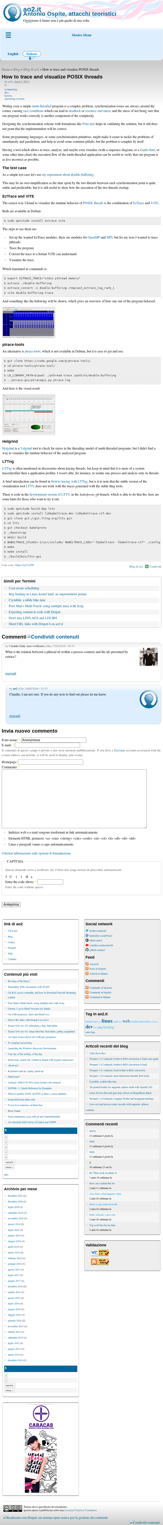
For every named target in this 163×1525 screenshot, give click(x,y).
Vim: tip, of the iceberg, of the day (25, 1054)
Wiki (10, 953)
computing (10, 89)
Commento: (11, 767)
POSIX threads (93, 203)
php (100, 1027)
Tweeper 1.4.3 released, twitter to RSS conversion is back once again (123, 1058)
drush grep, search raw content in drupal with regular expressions (40, 1059)
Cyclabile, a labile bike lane (27, 600)
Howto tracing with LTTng (69, 481)
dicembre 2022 (15, 1195)
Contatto (12, 959)
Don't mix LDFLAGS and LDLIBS (33, 618)
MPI (109, 237)
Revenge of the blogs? (19, 981)
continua (90, 1110)
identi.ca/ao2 (96, 940)
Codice (11, 942)
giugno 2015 (14, 1348)
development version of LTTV (50, 494)
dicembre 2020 (15, 1201)
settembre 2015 (15, 1337)
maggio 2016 (14, 1314)
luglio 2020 (13, 1207)
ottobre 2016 (14, 1292)
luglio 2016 (13, 1303)
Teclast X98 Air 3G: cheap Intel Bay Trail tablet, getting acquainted (41, 1031)
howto (8, 95)
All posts (94, 964)
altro (6, 1174)
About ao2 (13, 1065)
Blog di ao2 (31, 69)
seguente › (10, 1162)
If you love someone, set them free (25, 1105)
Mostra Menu (81, 34)
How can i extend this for (102, 1183)
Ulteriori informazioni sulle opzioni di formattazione (36, 853)
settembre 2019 (15, 1212)
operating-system (14, 98)
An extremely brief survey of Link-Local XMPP (32, 1122)
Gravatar (119, 750)
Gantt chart (147, 149)
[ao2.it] (12, 12)
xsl (120, 1021)
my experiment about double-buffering (67, 174)
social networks (140, 1021)
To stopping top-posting (20, 1042)
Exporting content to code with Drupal (34, 612)
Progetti (12, 947)
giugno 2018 (14, 1235)
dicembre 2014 (15, 1360)
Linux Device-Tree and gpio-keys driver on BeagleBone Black (120, 1092)
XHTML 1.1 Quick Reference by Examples (30, 1088)
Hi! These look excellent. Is (103, 1172)
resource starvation (97, 110)
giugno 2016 (14, 1309)
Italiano (31, 53)
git (99, 1021)
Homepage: (10, 762)
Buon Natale (14, 1110)
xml (115, 1021)
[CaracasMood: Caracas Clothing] (41, 1491)
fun (95, 1027)
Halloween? (14, 1076)
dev (6, 92)
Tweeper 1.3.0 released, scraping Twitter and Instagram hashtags (121, 1098)
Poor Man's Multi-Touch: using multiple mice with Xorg (46, 606)
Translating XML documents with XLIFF (29, 986)
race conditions (33, 110)
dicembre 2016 (15, 1286)
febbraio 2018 (15, 1258)
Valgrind (26, 448)
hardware (92, 1021)
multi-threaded (41, 106)
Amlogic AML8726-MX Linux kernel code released (34, 1082)
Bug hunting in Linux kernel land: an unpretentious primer (48, 594)
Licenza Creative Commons (81, 1510)
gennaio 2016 (14, 1320)
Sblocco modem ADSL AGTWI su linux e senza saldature (37, 1093)
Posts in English (98, 968)
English (13, 53)
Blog (16, 69)
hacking (108, 1026)
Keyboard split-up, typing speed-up (26, 1071)
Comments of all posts (101, 987)
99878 (92, 1131)
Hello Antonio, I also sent (102, 1214)
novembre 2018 (16, 1218)
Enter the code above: (21, 881)
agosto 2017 (14, 1269)
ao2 (10, 81)
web (126, 1021)
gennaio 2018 (14, 1263)
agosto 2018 (14, 1224)
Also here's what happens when (105, 1193)
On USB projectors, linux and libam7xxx (28, 1014)
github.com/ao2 (97, 950)
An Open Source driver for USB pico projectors (32, 1037)
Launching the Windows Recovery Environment (32, 1048)
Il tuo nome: (11, 740)
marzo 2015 (14, 1354)
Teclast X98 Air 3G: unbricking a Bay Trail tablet (32, 1025)
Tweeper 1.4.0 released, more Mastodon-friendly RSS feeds (119, 1075)
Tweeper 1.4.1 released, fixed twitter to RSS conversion (117, 1070)
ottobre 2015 (14, 1331)
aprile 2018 (13, 1246)
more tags (90, 1032)
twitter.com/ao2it (98, 930)
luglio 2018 (13, 1229)
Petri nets (89, 123)
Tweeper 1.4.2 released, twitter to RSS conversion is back (118, 1064)
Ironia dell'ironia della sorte (21, 1099)
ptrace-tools (32, 351)
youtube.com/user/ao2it (101, 945)
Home (6, 69)
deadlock (75, 110)
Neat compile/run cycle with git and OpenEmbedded (34, 1116)
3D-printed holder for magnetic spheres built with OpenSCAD (120, 1087)
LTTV (30, 486)
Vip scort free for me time (102, 1225)
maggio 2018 (14, 1241)
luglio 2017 (13, 1275)
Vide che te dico (97, 1053)
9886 (91, 1141)
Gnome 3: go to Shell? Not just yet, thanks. (29, 1008)
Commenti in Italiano (100, 997)
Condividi (155, 566)
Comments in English (100, 992)
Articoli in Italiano (99, 973)
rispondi (10, 673)
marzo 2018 (14, 1252)
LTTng (7, 468)
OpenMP (94, 237)
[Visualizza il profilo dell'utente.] (149, 707)
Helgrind (8, 448)
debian (154, 1021)
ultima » (9, 1167)
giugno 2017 (14, 1280)
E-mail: (8, 745)
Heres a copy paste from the (103, 1204)
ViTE (154, 203)
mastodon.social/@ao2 (101, 935)
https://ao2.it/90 (24, 565)
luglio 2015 (13, 1343)
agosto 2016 (14, 1297)
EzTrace (138, 203)
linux (107, 1020)
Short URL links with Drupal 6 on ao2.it (36, 623)
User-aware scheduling (24, 588)
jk (90, 1162)
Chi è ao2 (12, 930)
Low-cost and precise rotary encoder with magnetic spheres (119, 1104)
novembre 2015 (16, 1326)
